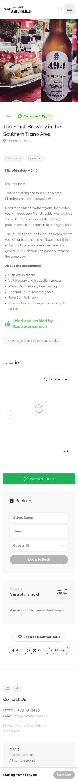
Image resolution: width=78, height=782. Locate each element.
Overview (13, 158)
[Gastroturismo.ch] (17, 9)
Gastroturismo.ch (25, 594)
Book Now (64, 774)
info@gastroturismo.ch (30, 716)
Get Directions (57, 379)
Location (34, 158)
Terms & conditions (31, 725)
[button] (10, 411)
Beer (9, 116)
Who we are (12, 731)
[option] (39, 60)
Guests (20, 546)
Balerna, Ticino (19, 141)
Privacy (9, 725)
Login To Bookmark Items (42, 636)
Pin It (61, 650)
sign (20, 341)
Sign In (60, 9)
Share (19, 650)
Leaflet (67, 451)
